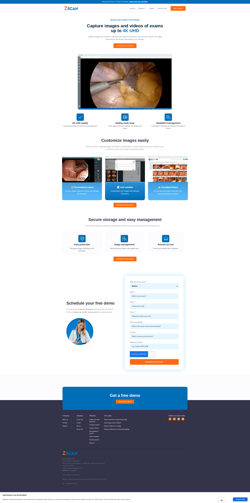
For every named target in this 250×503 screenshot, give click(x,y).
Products (141, 8)
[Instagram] (170, 419)
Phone (132, 312)
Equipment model (136, 342)
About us (132, 8)
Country (133, 332)
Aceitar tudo (240, 499)
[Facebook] (174, 419)
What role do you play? (138, 282)
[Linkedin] (182, 419)
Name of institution (136, 322)
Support (151, 8)
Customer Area (162, 8)
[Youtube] (178, 419)
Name (132, 292)
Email (132, 302)
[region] (125, 497)
